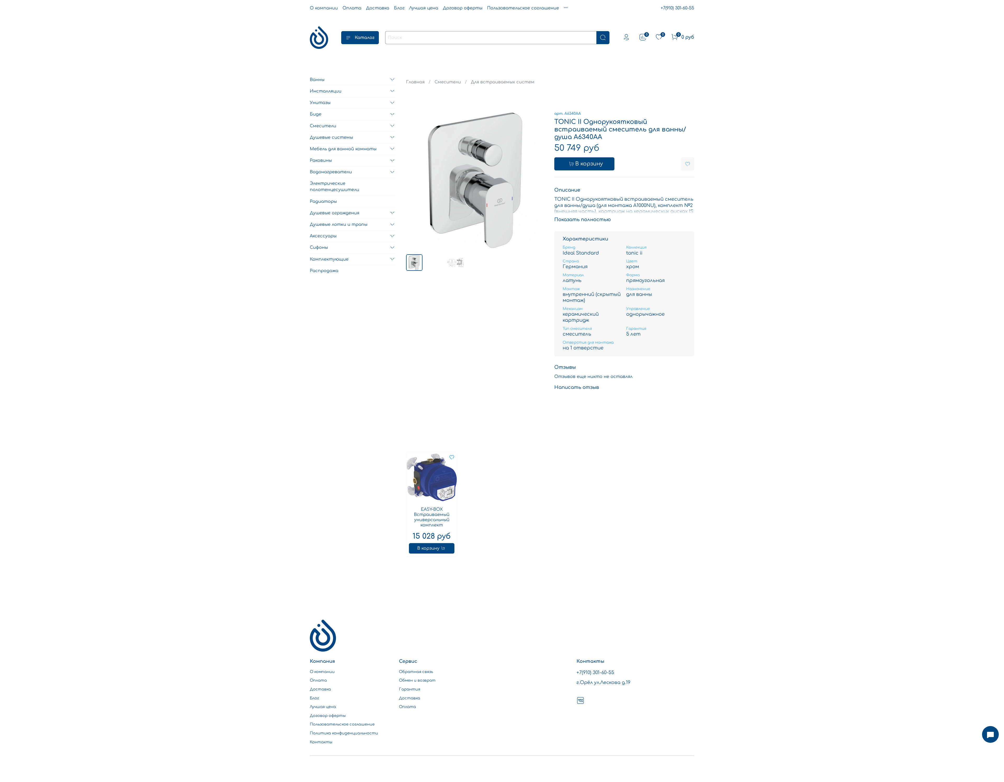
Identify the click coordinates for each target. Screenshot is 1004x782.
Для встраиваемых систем (502, 82)
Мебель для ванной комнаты (343, 148)
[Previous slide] (414, 180)
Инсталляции (325, 91)
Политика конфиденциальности (344, 733)
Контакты (321, 742)
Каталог (364, 37)
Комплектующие (329, 259)
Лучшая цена (423, 8)
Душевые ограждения (334, 212)
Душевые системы (331, 137)
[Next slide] (537, 180)
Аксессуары (323, 236)
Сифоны (319, 247)
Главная (415, 82)
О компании (324, 8)
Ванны (317, 79)
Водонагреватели (331, 172)
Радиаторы (323, 201)
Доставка (377, 8)
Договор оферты (462, 8)
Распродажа (324, 270)
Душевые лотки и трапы (338, 224)
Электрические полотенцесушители (334, 186)
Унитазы (320, 102)
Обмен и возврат (417, 680)
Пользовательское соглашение (523, 8)
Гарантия (409, 689)
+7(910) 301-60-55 (677, 8)
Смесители (448, 82)
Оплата (352, 8)
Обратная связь (416, 672)
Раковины (321, 160)
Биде (315, 114)
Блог (399, 8)
